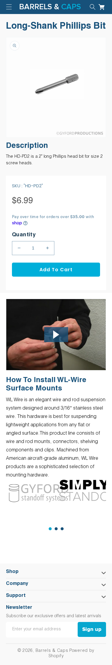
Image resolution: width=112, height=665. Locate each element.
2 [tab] (56, 528)
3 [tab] (62, 528)
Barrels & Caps (52, 651)
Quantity (24, 235)
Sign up (92, 629)
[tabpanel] (31, 493)
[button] (92, 7)
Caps (71, 7)
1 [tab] (50, 528)
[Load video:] (56, 334)
